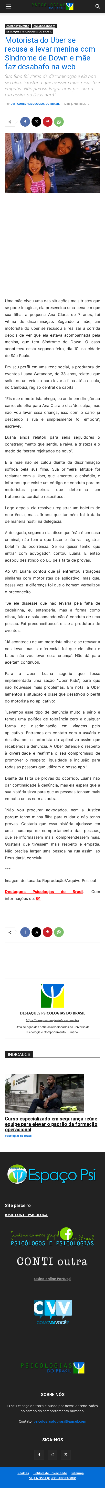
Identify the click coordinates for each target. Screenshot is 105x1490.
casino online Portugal (52, 1278)
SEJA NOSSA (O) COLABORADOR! (52, 1478)
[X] (36, 122)
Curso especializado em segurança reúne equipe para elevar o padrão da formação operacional (51, 1124)
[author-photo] (52, 1006)
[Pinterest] (47, 122)
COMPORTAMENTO (17, 26)
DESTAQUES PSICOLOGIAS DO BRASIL (29, 31)
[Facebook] (25, 122)
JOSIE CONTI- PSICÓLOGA (26, 1214)
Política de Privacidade (50, 1473)
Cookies (23, 1473)
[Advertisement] (52, 244)
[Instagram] (52, 1455)
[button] (8, 6)
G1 (38, 898)
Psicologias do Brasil (18, 1135)
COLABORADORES (44, 26)
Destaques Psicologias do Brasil (44, 891)
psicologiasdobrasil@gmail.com (59, 1421)
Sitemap (78, 1473)
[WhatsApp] (59, 122)
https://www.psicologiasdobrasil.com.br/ (52, 1020)
